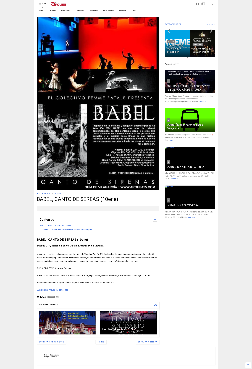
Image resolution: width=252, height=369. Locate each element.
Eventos (122, 11)
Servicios (94, 11)
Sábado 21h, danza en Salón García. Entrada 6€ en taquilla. (67, 229)
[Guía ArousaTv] (59, 5)
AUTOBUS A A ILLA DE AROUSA (185, 166)
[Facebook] (197, 3)
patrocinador (197, 44)
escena (58, 193)
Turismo (52, 11)
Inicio (101, 342)
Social (134, 11)
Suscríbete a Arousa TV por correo (52, 290)
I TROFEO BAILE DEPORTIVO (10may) (59, 329)
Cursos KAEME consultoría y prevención (175, 48)
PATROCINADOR (173, 24)
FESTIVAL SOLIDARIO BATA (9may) (119, 329)
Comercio (80, 11)
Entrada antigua (147, 342)
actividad (171, 41)
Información (108, 11)
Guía (41, 11)
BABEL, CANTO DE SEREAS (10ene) (56, 226)
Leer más (203, 102)
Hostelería (65, 11)
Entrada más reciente (51, 342)
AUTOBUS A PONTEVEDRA (183, 205)
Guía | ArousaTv (43, 193)
